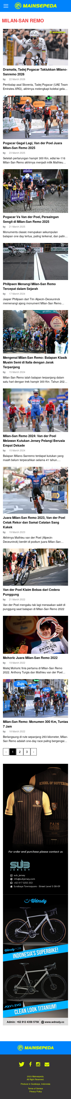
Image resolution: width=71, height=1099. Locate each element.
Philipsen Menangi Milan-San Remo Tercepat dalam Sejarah (29, 286)
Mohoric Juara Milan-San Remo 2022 (30, 657)
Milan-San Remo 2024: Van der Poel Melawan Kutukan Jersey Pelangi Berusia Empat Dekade (34, 441)
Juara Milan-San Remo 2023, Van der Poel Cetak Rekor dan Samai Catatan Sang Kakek (34, 522)
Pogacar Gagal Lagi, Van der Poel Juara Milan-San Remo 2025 (32, 145)
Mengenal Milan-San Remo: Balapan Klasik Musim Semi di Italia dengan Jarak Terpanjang (35, 362)
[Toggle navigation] (6, 6)
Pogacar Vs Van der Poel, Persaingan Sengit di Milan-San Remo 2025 (31, 219)
